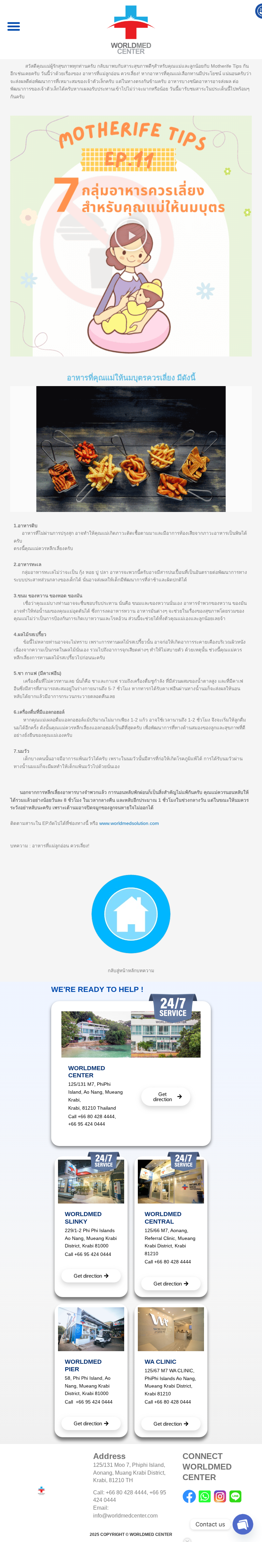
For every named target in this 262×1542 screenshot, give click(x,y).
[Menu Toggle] (13, 31)
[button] (131, 236)
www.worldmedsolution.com (129, 823)
